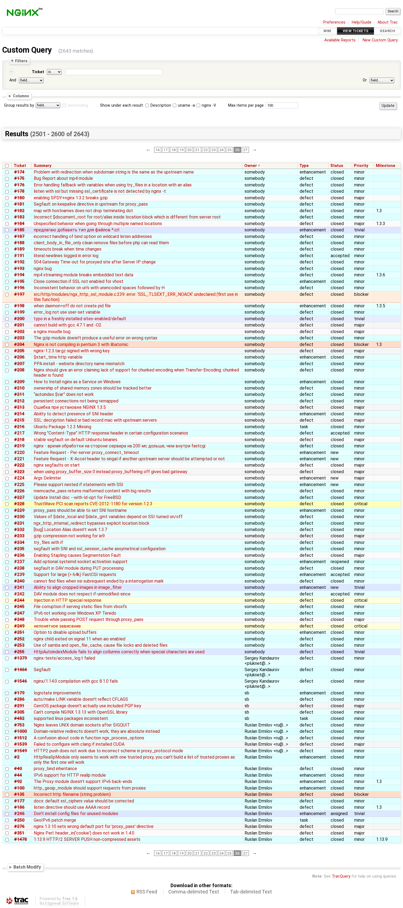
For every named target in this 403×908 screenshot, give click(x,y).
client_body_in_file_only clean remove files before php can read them (101, 242)
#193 (19, 268)
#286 (19, 699)
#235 (19, 548)
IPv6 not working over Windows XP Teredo (75, 613)
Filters (21, 61)
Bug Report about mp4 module (63, 178)
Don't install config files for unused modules (76, 813)
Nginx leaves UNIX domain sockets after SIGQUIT (82, 725)
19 (181, 149)
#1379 (20, 658)
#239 (19, 574)
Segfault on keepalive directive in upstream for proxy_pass (91, 204)
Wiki (327, 31)
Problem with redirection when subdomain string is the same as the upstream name (114, 172)
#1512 (20, 737)
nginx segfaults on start (57, 465)
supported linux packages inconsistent (71, 718)
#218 (19, 439)
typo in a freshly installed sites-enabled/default (80, 318)
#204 (19, 344)
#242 (19, 594)
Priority (361, 165)
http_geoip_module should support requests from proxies (90, 788)
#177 (19, 801)
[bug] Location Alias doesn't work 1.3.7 (70, 529)
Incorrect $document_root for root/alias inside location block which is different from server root (127, 217)
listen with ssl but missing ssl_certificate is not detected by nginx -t (100, 191)
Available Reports (340, 40)
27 (245, 149)
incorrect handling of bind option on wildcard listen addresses (93, 236)
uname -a (186, 105)
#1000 (20, 731)
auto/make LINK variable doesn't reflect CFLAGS (81, 699)
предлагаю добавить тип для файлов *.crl (76, 229)
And (12, 80)
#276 (19, 826)
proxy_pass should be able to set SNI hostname (80, 510)
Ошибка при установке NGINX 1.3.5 (70, 407)
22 (205, 149)
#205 (19, 350)
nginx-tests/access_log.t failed (64, 658)
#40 (18, 768)
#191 (19, 255)
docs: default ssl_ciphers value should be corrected (84, 801)
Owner (250, 165)
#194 (19, 274)
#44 (18, 775)
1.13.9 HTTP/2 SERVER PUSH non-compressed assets (87, 839)
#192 (19, 262)
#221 (19, 458)
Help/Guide (361, 22)
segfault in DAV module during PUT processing (79, 568)
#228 (19, 503)
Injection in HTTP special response (67, 600)
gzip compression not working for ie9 (69, 535)
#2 (16, 757)
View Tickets (356, 31)
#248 (19, 619)
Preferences (334, 22)
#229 (19, 510)
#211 (19, 394)
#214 (19, 413)
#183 (19, 217)
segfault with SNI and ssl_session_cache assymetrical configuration (100, 548)
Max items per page (246, 105)
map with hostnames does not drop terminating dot (83, 210)
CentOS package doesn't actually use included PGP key (87, 705)
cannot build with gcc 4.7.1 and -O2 (67, 325)
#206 (19, 357)
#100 (19, 788)
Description (160, 105)
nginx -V (208, 105)
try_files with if (48, 542)
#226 (19, 490)
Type (304, 165)
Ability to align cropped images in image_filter (78, 587)
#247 (19, 613)
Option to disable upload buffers (65, 632)
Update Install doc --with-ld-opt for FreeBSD (77, 497)
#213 (19, 407)
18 (173, 149)
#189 (19, 249)
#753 (19, 725)
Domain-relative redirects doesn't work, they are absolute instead (97, 731)
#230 (19, 516)
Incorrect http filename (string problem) (72, 794)
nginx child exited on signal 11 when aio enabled (79, 639)
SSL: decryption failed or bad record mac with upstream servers (95, 420)
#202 (19, 331)
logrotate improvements (57, 693)
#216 (19, 426)
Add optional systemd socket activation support (80, 561)
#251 (19, 632)
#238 (19, 568)
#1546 (20, 681)
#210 (19, 388)
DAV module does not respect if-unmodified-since (82, 594)
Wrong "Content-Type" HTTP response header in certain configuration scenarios (111, 433)
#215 (19, 420)
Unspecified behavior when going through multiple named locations (98, 223)
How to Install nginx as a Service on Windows (77, 381)
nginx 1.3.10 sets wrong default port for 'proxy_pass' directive (94, 826)
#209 (19, 381)
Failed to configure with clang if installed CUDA (79, 744)
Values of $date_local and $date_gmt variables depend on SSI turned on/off (108, 516)
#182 (19, 210)
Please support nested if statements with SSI (78, 484)
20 (189, 149)
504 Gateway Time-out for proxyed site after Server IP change (95, 262)
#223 (19, 471)
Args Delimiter (47, 478)
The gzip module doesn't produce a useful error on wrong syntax (95, 337)
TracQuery (341, 876)
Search (387, 31)
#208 (19, 370)
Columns (21, 96)
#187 (19, 236)
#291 (19, 705)
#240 (19, 581)
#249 (19, 626)
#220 (19, 452)
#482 (19, 718)
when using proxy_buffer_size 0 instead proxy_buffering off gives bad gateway (110, 471)
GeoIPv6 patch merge (55, 820)
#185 (19, 229)
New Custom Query (380, 40)
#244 (19, 600)
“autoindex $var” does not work (64, 394)
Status (336, 165)
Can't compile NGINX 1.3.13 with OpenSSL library (80, 712)
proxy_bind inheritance (55, 768)
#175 (19, 178)
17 (165, 149)
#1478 (20, 839)
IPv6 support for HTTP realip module (70, 775)
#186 (19, 807)
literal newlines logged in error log (66, 255)
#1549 (20, 750)
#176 (19, 185)
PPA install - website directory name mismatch (79, 363)
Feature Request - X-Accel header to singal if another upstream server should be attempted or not (129, 458)
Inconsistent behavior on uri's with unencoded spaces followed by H (99, 287)
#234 (19, 542)
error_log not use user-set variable (67, 312)
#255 (19, 651)
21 (197, 149)
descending (78, 105)
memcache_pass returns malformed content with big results (92, 490)
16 (157, 149)
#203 (19, 337)
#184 (19, 223)
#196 (19, 287)
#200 (19, 318)
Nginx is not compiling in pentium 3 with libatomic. (81, 344)
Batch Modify (27, 867)
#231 (19, 523)
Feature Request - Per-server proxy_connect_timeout (86, 452)
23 (213, 149)
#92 (18, 781)
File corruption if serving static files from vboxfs (80, 606)
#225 (19, 484)
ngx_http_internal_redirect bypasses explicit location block (91, 523)
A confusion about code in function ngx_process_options (89, 737)
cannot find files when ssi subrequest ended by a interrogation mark (99, 581)
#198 (19, 305)
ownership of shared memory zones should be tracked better (93, 388)
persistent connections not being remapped (76, 401)
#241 (19, 587)
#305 (19, 712)
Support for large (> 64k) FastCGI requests (75, 574)
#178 (19, 191)
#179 (19, 693)
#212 (19, 401)
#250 (19, 820)
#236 (19, 555)
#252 (19, 639)
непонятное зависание (57, 626)
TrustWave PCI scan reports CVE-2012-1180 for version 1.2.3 (93, 503)
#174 (19, 172)
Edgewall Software (62, 903)
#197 (19, 294)
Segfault (42, 669)
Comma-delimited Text (193, 892)
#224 (19, 478)
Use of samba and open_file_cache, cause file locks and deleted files (101, 645)
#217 (19, 433)
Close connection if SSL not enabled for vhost (78, 281)
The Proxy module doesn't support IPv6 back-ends (83, 781)
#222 (19, 465)
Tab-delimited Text (251, 892)
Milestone (385, 165)
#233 (19, 535)
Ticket (38, 72)
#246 (19, 813)
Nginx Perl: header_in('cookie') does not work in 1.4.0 (84, 833)
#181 (19, 204)
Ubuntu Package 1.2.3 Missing (62, 426)
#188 (19, 242)
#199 (19, 312)
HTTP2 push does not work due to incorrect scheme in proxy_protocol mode (108, 750)
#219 (19, 446)
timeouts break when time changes (67, 249)
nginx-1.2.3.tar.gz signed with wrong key (72, 350)
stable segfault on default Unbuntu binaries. (76, 439)
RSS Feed (147, 892)
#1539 (20, 744)
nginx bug (43, 268)
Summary (42, 165)
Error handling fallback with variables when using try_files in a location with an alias (113, 185)
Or (365, 80)
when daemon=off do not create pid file (72, 305)
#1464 (20, 669)
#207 (19, 363)
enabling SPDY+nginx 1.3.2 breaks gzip (71, 197)
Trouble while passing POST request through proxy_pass (88, 619)
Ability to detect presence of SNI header (73, 413)
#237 (19, 561)
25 (229, 149)
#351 (19, 833)
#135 (19, 794)
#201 (19, 325)
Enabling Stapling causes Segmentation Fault (77, 555)
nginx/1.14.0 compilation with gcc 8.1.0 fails (76, 681)
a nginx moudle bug (52, 331)
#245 (19, 606)
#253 (19, 645)
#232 (19, 529)
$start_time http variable (58, 357)
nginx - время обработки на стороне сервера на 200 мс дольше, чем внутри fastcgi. (120, 446)
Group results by (19, 105)
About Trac (388, 22)
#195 (19, 281)
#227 (19, 497)
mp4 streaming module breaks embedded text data (83, 274)
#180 (19, 197)
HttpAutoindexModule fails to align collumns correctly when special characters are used (119, 651)
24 (221, 149)
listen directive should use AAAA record (72, 807)
